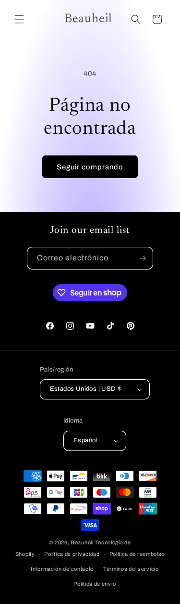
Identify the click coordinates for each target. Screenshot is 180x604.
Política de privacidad (71, 554)
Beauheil (82, 542)
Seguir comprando (90, 167)
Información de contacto (62, 569)
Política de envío (94, 584)
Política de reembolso (137, 554)
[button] (19, 19)
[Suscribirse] (142, 258)
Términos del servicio (131, 569)
